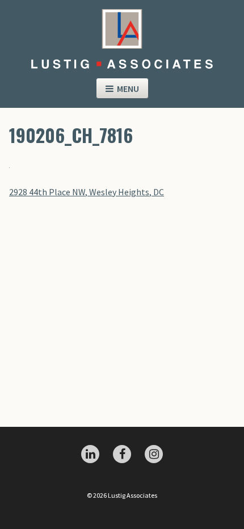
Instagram (154, 454)
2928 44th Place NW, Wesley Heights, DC (86, 192)
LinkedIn (90, 454)
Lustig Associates (122, 34)
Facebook (122, 454)
